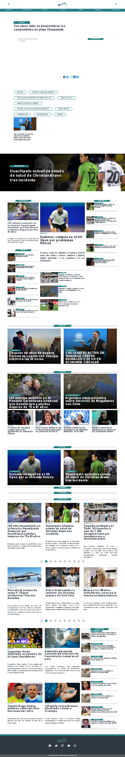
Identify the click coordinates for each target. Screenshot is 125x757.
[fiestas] (85, 710)
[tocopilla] (85, 672)
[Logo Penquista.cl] (62, 7)
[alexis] (11, 257)
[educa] (90, 262)
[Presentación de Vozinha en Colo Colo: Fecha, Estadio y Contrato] (11, 279)
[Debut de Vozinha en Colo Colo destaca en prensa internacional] (90, 248)
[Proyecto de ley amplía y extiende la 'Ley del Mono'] (85, 660)
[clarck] (11, 302)
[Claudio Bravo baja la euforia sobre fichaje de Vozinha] (11, 268)
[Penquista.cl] (9, 4)
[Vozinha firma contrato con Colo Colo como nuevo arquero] (11, 313)
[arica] (85, 634)
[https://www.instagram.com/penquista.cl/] (62, 746)
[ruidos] (85, 647)
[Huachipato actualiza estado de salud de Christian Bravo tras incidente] (90, 206)
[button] (20, 92)
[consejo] (85, 685)
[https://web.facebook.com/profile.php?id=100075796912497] (49, 746)
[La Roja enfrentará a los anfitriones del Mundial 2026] (11, 291)
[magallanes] (90, 234)
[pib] (85, 723)
